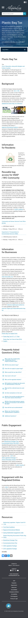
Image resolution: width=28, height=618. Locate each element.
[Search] (24, 13)
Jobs (14, 580)
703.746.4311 (16, 565)
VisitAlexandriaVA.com (14, 575)
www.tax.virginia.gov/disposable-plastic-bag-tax (13, 309)
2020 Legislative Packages (9, 458)
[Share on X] (8, 556)
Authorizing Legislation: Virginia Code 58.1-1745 (14, 523)
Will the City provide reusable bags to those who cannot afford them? (14, 397)
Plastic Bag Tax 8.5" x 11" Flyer (11, 336)
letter (6, 487)
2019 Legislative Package (10, 548)
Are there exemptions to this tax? (13, 393)
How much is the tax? (10, 376)
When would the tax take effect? (13, 372)
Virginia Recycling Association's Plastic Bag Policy (14, 536)
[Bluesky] (3, 556)
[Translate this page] (25, 2)
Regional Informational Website (11, 530)
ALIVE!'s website (18, 209)
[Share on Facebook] (6, 556)
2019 (11, 456)
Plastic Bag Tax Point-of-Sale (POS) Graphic (12, 340)
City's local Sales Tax (7, 276)
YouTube (18, 570)
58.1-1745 (16, 91)
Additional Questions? (10, 416)
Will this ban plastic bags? (12, 365)
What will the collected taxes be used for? (14, 388)
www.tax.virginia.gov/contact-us (15, 305)
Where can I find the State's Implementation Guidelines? (12, 411)
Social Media (14, 589)
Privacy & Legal (14, 598)
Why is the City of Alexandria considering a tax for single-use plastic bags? (12, 360)
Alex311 (10, 565)
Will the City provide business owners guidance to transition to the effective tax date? (14, 403)
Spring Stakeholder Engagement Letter (13, 533)
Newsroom (14, 587)
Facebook (13, 570)
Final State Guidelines (9, 527)
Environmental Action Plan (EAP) (10, 443)
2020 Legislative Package (10, 546)
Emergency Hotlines (14, 592)
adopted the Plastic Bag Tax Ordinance (12, 103)
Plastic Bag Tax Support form (9, 333)
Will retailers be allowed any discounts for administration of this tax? (15, 383)
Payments (14, 583)
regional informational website (10, 127)
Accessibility (14, 594)
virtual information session (9, 459)
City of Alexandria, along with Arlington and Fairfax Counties (13, 67)
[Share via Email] (11, 556)
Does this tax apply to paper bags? (14, 368)
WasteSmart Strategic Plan (11, 441)
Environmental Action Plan (10, 543)
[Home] (14, 7)
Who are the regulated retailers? (13, 379)
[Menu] (3, 7)
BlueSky (10, 570)
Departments (14, 585)
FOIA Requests (14, 596)
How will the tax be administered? (13, 407)
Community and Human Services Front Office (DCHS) (14, 222)
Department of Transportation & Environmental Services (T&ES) (10, 233)
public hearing (20, 465)
